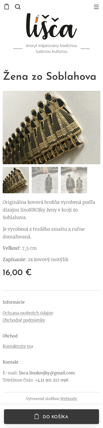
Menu (96, 6)
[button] (17, 6)
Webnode (68, 398)
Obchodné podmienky (24, 320)
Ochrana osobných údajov (28, 313)
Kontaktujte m (17, 346)
